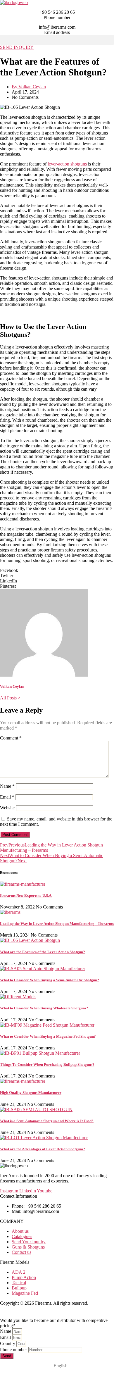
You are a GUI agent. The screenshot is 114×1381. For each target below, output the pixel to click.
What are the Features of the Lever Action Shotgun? (42, 952)
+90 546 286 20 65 (57, 12)
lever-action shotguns (67, 163)
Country (8, 1343)
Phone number (14, 1349)
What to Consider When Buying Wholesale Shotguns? (44, 1008)
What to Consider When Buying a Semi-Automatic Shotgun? (49, 980)
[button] (57, 40)
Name (7, 786)
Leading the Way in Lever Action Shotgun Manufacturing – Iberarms (57, 923)
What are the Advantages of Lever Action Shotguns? (42, 1149)
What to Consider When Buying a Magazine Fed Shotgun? (48, 1036)
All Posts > (10, 697)
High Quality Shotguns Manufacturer (30, 1092)
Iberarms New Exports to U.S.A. (26, 895)
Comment (11, 737)
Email (7, 796)
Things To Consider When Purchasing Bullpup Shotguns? (47, 1064)
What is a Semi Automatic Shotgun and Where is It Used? (47, 1121)
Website (7, 807)
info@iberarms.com (57, 27)
